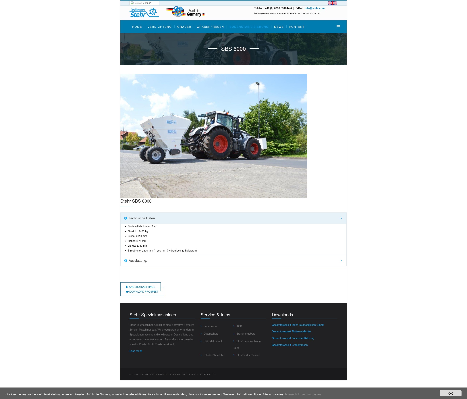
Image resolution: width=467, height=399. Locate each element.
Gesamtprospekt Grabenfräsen (290, 345)
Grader (184, 26)
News (279, 26)
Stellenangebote (245, 333)
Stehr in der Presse (247, 355)
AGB (239, 326)
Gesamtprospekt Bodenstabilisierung (293, 338)
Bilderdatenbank (213, 341)
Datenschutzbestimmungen (302, 394)
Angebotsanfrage (141, 287)
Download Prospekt (144, 291)
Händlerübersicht (213, 355)
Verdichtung (160, 26)
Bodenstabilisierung (249, 26)
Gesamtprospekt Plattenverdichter (291, 331)
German (146, 2)
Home (137, 26)
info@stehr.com (315, 8)
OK (450, 393)
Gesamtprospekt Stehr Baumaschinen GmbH (298, 325)
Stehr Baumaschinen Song (247, 344)
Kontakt (296, 26)
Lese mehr (136, 351)
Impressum (210, 326)
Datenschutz (210, 333)
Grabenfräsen (210, 26)
